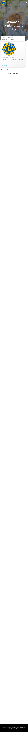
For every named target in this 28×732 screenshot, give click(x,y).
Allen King (5, 39)
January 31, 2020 (13, 39)
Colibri (17, 729)
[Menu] (26, 3)
